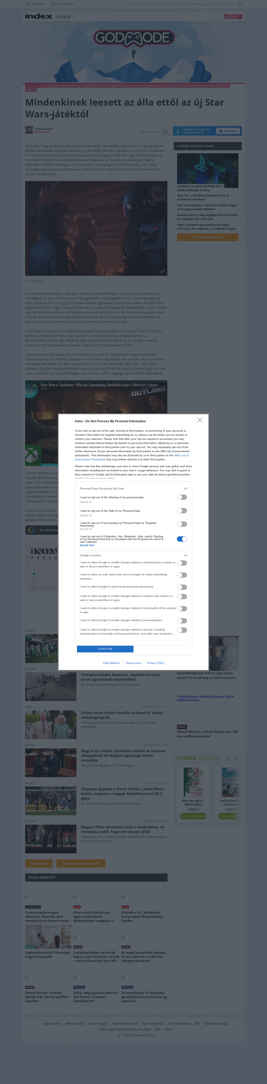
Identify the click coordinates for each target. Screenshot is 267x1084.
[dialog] (133, 542)
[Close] (201, 421)
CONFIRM (105, 648)
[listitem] (133, 489)
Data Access (133, 662)
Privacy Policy (155, 662)
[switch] (182, 497)
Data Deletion (111, 662)
